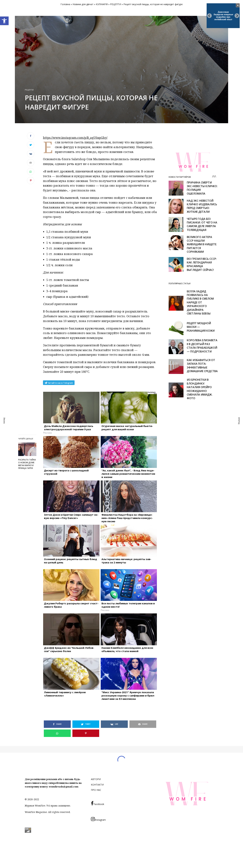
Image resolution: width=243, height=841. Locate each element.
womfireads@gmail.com (63, 786)
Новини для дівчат (83, 4)
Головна (65, 4)
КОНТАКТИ (97, 784)
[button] (4, 21)
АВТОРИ (96, 779)
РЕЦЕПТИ (115, 4)
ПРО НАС (96, 789)
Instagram (100, 819)
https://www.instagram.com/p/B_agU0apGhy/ (75, 138)
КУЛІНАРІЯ (102, 4)
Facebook (99, 804)
